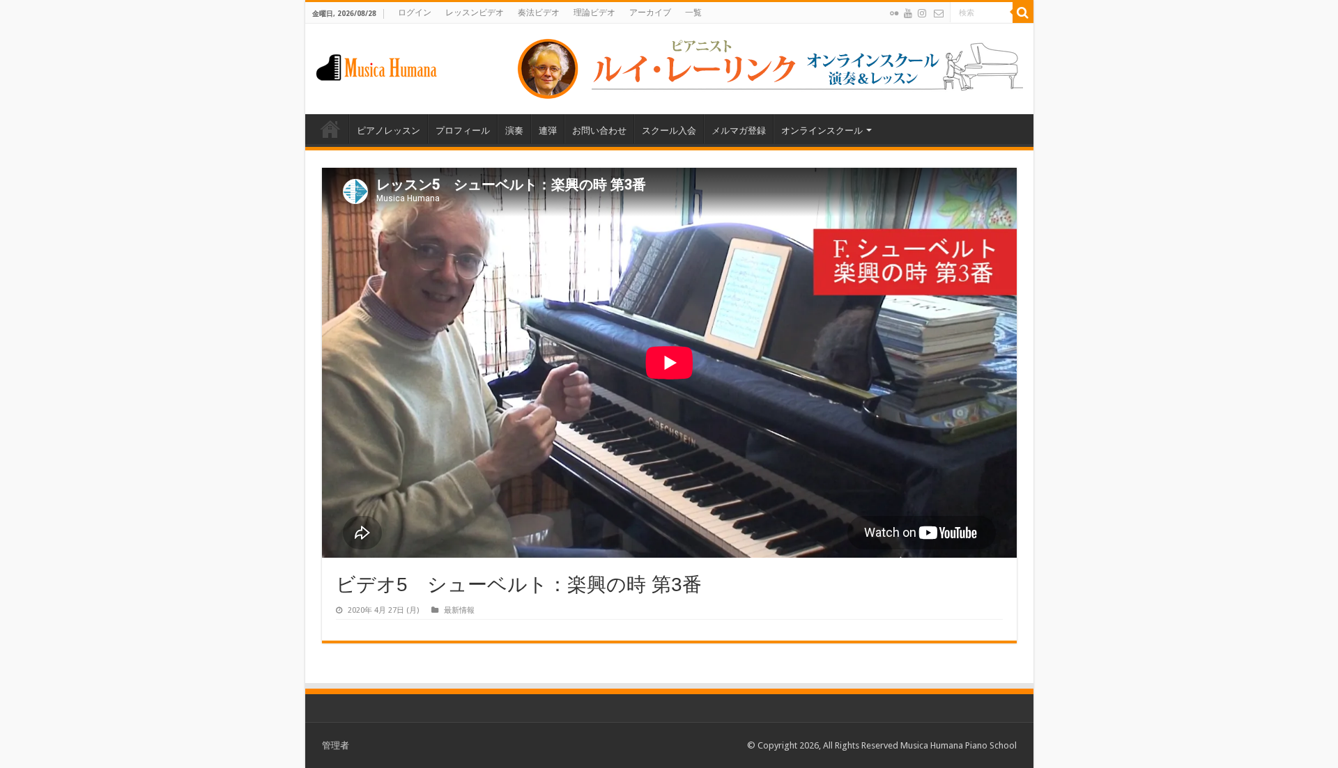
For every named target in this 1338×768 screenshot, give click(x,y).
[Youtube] (908, 13)
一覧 (693, 12)
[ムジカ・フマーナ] (376, 64)
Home (330, 128)
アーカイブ (650, 12)
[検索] (1023, 12)
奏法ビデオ (539, 12)
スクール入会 (669, 130)
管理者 (335, 745)
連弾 (548, 130)
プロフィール (463, 130)
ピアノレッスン (388, 130)
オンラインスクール (822, 130)
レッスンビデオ (474, 12)
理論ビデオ (594, 12)
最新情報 (459, 610)
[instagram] (922, 13)
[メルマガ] (938, 13)
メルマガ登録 (739, 130)
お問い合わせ (599, 130)
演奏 (514, 130)
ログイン (414, 12)
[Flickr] (894, 13)
